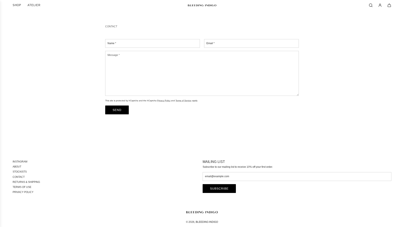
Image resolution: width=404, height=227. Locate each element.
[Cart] (389, 5)
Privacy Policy (163, 100)
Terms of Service (183, 100)
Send (117, 110)
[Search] (370, 5)
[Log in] (380, 5)
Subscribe (219, 188)
